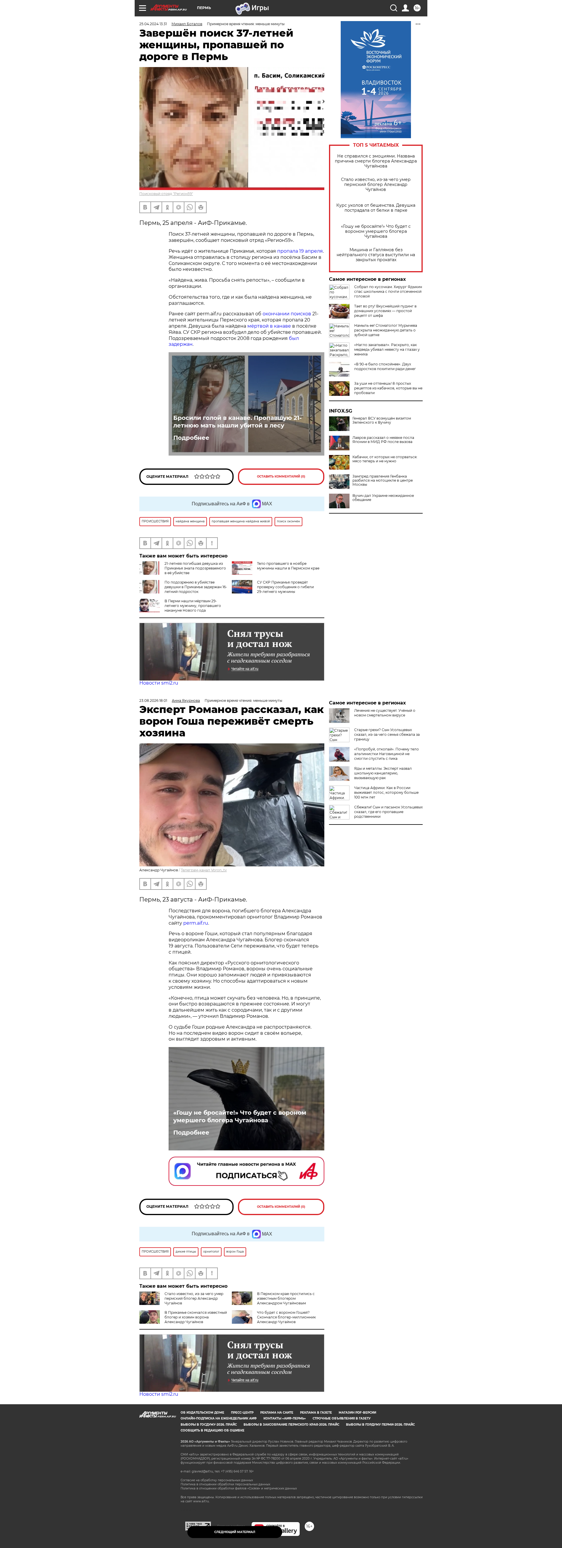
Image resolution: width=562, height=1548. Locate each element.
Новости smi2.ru (158, 683)
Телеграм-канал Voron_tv (204, 870)
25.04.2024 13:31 (153, 24)
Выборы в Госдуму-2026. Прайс (209, 1424)
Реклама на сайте (276, 1412)
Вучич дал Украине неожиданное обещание (383, 498)
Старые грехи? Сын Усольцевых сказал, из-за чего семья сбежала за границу (387, 734)
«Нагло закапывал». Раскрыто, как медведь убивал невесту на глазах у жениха (387, 349)
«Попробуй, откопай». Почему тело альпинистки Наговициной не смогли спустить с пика (386, 754)
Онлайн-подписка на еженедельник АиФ (219, 1418)
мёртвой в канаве (269, 326)
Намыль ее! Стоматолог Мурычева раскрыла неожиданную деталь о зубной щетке (385, 330)
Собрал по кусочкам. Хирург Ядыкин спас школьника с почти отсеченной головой (388, 291)
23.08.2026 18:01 (153, 700)
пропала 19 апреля (300, 251)
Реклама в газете (316, 1412)
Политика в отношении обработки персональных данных (225, 1484)
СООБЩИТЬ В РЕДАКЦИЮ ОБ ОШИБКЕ (212, 1430)
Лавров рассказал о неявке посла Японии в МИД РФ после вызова (383, 440)
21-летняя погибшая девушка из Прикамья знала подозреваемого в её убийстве (195, 568)
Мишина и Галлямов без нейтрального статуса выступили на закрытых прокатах (376, 254)
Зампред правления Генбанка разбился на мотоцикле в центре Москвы (382, 480)
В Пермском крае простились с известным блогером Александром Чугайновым (286, 1298)
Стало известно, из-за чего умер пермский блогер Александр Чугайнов (376, 184)
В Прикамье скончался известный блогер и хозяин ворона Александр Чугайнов (196, 1317)
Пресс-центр (242, 1412)
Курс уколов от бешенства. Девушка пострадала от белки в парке (375, 208)
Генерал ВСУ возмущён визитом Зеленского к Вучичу (381, 420)
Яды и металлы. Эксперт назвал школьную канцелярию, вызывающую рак (383, 773)
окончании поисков (287, 314)
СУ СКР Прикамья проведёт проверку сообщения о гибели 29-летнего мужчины (285, 587)
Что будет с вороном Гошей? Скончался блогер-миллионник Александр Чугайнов (286, 1317)
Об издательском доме (202, 1412)
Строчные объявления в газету (342, 1418)
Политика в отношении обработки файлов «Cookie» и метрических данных (239, 1488)
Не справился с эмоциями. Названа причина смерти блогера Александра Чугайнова (376, 161)
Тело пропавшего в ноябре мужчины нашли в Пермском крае (288, 565)
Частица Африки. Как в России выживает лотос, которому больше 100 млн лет (386, 792)
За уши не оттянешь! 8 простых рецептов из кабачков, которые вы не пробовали (388, 388)
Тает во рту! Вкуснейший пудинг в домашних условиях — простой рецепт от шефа (385, 311)
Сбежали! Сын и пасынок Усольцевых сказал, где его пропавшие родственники (388, 812)
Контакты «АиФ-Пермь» (284, 1418)
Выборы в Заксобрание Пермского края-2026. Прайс (291, 1424)
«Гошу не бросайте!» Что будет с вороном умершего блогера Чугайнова (376, 231)
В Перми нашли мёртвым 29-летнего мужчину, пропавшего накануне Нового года (193, 606)
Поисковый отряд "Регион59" (166, 193)
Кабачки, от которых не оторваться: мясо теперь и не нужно (384, 459)
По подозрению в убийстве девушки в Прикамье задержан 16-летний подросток (196, 587)
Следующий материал (234, 1532)
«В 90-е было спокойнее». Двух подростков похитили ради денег (385, 366)
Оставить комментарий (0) (281, 476)
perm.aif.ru (195, 923)
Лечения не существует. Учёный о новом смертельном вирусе (384, 712)
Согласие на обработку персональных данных (217, 1480)
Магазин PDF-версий (357, 1412)
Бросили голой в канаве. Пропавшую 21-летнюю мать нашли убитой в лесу (237, 421)
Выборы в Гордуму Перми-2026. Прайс (380, 1424)
